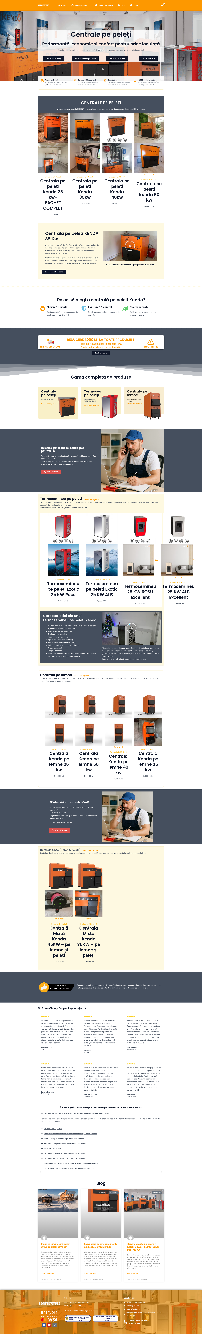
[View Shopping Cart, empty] (162, 5)
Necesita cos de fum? (52, 1148)
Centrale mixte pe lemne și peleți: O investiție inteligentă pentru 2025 (143, 1246)
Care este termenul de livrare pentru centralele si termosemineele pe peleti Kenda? (77, 1113)
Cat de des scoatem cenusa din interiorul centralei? (64, 1153)
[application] (88, 5)
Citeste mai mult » (47, 1273)
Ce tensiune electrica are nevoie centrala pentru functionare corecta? (71, 1163)
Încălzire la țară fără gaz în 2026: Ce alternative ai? (55, 1245)
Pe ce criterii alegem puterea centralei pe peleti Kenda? (65, 1143)
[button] (130, 246)
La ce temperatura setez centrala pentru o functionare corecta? (69, 1168)
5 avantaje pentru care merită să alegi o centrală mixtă (101, 1245)
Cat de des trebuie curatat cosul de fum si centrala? (64, 1158)
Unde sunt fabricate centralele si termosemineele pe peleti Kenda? (70, 1134)
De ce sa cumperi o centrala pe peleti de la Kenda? (64, 1139)
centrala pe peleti (71, 109)
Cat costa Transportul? (53, 1129)
